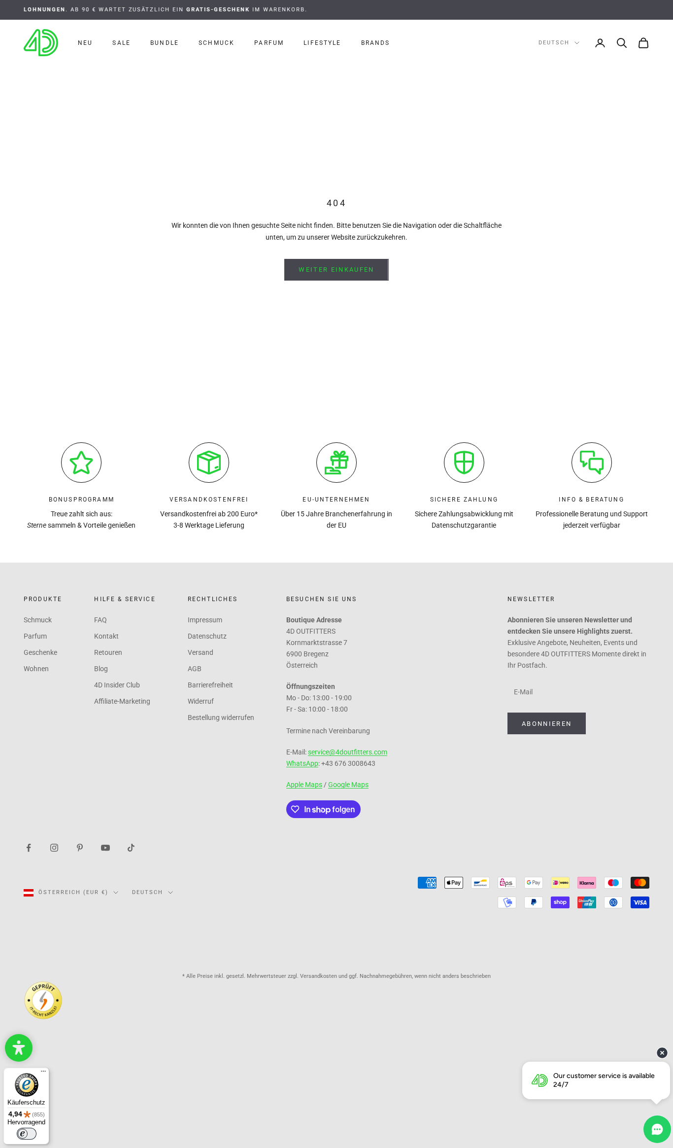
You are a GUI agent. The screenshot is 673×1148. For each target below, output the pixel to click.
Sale (121, 42)
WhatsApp (302, 763)
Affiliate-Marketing (122, 701)
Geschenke (40, 652)
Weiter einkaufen (336, 269)
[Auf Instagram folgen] (54, 847)
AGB (195, 669)
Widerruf (201, 701)
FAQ (100, 620)
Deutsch (554, 42)
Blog (101, 669)
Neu (85, 42)
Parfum (269, 42)
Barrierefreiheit (210, 685)
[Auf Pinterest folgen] (80, 847)
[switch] (26, 1134)
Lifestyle (322, 42)
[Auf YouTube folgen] (105, 847)
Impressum (205, 620)
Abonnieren (547, 723)
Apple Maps (304, 785)
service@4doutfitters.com (347, 752)
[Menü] (43, 1073)
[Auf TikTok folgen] (131, 847)
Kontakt (106, 636)
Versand (200, 652)
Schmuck (217, 42)
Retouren (108, 652)
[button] (19, 1048)
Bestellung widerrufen (221, 717)
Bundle (164, 42)
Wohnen (36, 669)
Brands (375, 42)
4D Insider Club (117, 685)
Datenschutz (207, 636)
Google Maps (348, 785)
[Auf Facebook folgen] (29, 847)
